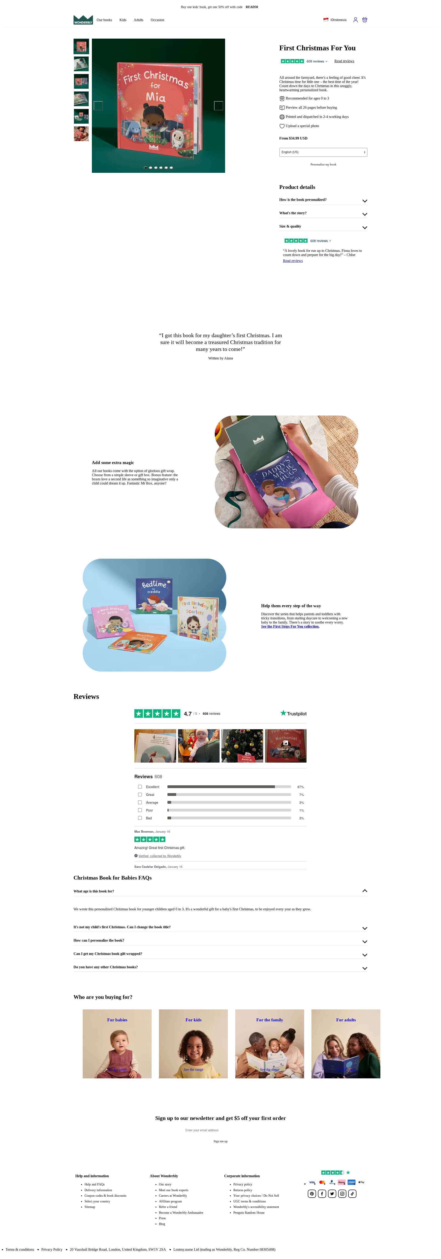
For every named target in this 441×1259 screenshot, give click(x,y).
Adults (138, 20)
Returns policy (242, 1190)
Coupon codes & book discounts (105, 1195)
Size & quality (290, 226)
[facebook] (322, 1194)
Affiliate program (170, 1201)
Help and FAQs (95, 1184)
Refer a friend (168, 1207)
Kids (122, 20)
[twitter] (332, 1194)
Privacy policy (242, 1184)
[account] (355, 20)
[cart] (365, 20)
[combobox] (334, 20)
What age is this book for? (94, 891)
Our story (165, 1184)
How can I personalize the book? (99, 940)
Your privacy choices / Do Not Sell (256, 1195)
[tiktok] (352, 1194)
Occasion (157, 20)
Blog (162, 1224)
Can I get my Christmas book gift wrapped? (108, 954)
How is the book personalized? (303, 200)
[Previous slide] (98, 105)
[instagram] (342, 1194)
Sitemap (90, 1207)
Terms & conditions (20, 1249)
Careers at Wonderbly (173, 1195)
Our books (104, 20)
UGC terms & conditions (249, 1201)
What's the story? (293, 213)
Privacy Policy (51, 1249)
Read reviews (344, 61)
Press (162, 1218)
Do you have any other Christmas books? (106, 967)
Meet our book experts (173, 1190)
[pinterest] (312, 1194)
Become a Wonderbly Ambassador (181, 1212)
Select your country (97, 1201)
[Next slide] (218, 105)
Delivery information (98, 1190)
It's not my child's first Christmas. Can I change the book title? (122, 927)
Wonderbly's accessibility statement (256, 1207)
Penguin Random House (249, 1212)
